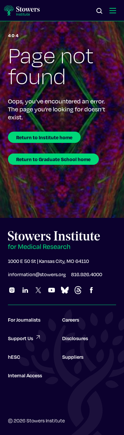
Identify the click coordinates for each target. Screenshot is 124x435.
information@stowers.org (37, 274)
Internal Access (25, 375)
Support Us (20, 338)
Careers (70, 320)
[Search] (99, 11)
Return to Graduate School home (53, 159)
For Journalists (24, 320)
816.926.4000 (86, 274)
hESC (14, 357)
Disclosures (75, 338)
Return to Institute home (44, 137)
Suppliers (72, 357)
